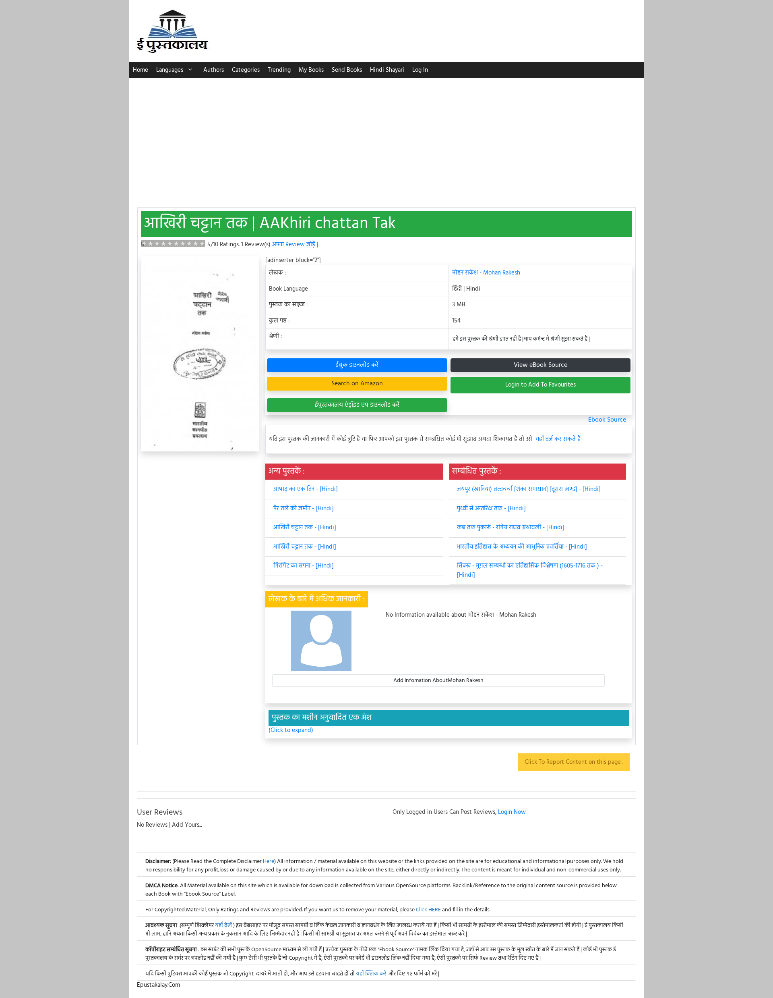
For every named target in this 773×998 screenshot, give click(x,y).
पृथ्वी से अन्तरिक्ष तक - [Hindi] (491, 509)
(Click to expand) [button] (291, 730)
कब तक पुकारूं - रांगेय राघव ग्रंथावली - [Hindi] (510, 527)
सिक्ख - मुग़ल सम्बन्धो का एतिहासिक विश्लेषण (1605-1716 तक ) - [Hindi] (530, 570)
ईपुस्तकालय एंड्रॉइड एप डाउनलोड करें (357, 405)
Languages (169, 70)
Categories (246, 70)
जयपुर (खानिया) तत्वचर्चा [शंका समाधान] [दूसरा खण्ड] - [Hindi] (529, 489)
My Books (311, 70)
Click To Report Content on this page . (574, 762)
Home (140, 70)
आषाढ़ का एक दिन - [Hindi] (305, 489)
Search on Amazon (357, 383)
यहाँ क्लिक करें (371, 974)
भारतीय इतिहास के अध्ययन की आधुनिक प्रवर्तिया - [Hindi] (522, 547)
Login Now (512, 812)
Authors (213, 70)
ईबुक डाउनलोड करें (356, 365)
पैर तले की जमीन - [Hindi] (303, 509)
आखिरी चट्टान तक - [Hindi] (304, 527)
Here (268, 861)
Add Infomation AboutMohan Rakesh (438, 680)
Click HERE (428, 910)
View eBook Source (540, 365)
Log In (420, 70)
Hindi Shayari (387, 70)
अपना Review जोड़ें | (295, 245)
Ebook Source (607, 420)
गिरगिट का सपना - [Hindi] (303, 566)
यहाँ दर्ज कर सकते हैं (558, 439)
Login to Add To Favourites (540, 385)
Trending (279, 70)
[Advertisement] (386, 138)
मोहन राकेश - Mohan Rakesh (486, 273)
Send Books (347, 70)
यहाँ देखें (224, 925)
